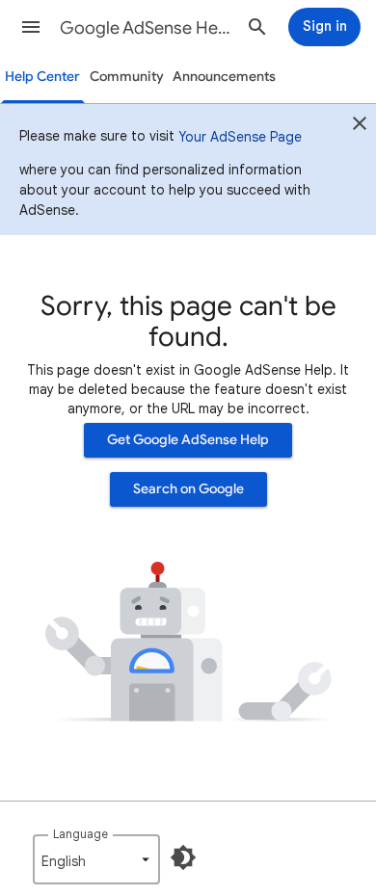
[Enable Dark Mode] (183, 857)
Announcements (224, 76)
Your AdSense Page (240, 136)
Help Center (42, 76)
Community (127, 76)
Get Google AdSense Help (188, 440)
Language (80, 834)
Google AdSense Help (145, 28)
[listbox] (96, 859)
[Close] (359, 126)
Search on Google (188, 489)
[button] (31, 27)
